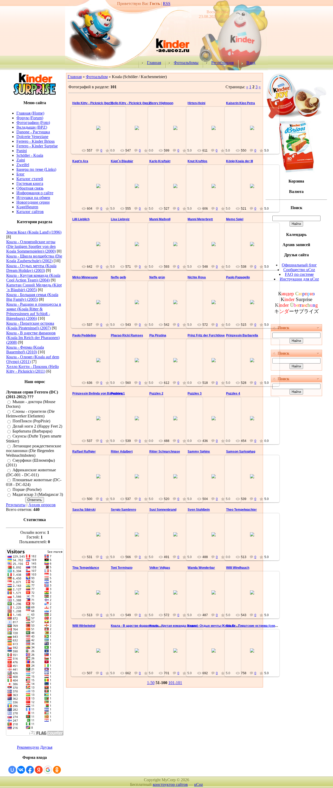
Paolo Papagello (238, 277)
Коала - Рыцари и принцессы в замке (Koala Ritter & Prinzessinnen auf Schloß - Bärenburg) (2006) (33, 311)
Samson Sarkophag (240, 451)
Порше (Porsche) (26, 489)
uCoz (198, 784)
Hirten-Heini (196, 103)
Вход (250, 62)
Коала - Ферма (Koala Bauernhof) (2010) (25, 349)
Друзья (46, 747)
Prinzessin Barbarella (242, 335)
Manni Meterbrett (200, 219)
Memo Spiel (234, 219)
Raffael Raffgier (84, 451)
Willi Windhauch (237, 568)
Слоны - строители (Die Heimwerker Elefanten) (30, 413)
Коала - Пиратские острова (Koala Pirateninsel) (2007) (30, 325)
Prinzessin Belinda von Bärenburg (97, 393)
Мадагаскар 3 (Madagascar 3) (37, 494)
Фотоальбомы (186, 62)
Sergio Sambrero (123, 509)
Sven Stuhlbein (199, 509)
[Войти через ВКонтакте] (21, 770)
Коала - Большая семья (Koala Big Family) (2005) (32, 297)
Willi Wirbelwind (83, 626)
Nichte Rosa (197, 277)
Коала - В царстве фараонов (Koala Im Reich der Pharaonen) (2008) (33, 338)
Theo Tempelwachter (241, 509)
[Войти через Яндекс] (39, 770)
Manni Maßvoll (159, 219)
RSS (166, 3)
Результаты (15, 505)
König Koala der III (239, 161)
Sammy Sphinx (199, 451)
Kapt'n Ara (80, 161)
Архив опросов (42, 505)
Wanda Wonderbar (201, 568)
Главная (154, 62)
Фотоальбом (97, 76)
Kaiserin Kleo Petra (240, 103)
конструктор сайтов (170, 784)
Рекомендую (28, 747)
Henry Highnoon (161, 103)
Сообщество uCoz (299, 269)
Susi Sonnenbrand (162, 509)
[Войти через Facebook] (30, 770)
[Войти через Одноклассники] (57, 770)
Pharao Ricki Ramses (127, 335)
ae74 (100, 132)
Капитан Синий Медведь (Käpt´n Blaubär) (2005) (34, 287)
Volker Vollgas (159, 568)
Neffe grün (157, 277)
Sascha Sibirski (83, 509)
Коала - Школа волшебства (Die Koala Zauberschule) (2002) (34, 258)
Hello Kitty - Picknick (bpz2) (131, 103)
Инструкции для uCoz (299, 279)
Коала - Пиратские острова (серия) (253, 626)
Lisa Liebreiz (120, 219)
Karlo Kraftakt (159, 161)
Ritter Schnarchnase (164, 451)
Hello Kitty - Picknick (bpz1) (92, 103)
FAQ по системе (299, 274)
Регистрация (222, 62)
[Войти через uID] (12, 770)
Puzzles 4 (233, 393)
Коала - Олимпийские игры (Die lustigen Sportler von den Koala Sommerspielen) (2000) (31, 246)
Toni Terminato (121, 568)
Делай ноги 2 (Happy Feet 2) (37, 426)
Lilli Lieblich (80, 219)
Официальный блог (299, 265)
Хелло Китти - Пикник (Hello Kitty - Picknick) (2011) (32, 368)
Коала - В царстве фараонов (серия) (139, 626)
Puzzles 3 (195, 393)
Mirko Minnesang (85, 277)
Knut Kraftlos (197, 161)
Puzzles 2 (156, 393)
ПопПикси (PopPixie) (31, 421)
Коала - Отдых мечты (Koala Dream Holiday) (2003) (31, 268)
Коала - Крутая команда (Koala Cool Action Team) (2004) (33, 277)
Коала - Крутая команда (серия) (173, 626)
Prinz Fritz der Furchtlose (206, 335)
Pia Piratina (157, 335)
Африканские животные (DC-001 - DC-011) (31, 472)
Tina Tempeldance (85, 568)
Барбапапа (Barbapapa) (32, 431)
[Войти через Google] (48, 770)
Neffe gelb (118, 277)
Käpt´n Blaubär (122, 161)
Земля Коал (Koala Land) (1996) (33, 232)
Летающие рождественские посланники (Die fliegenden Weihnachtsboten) (33, 451)
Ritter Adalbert (122, 451)
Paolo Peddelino (84, 335)
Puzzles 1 (118, 393)
